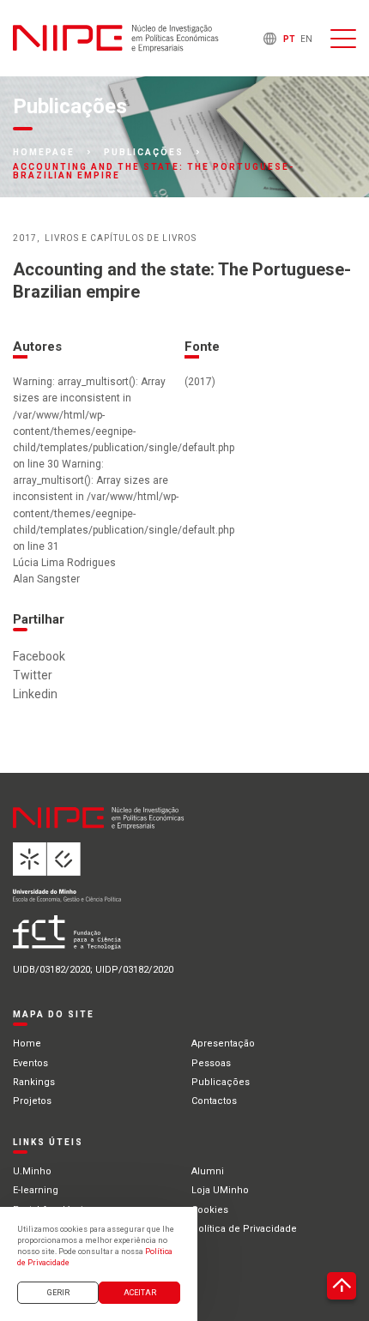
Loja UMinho (220, 1190)
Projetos (32, 1101)
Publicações (144, 152)
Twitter (32, 675)
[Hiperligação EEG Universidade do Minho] (121, 878)
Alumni (207, 1171)
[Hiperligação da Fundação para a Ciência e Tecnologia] (121, 938)
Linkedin (35, 694)
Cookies (209, 1209)
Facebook (39, 656)
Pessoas (211, 1063)
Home (27, 1043)
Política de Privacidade (244, 1228)
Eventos (30, 1063)
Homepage (44, 152)
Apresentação (223, 1043)
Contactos (214, 1101)
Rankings (34, 1082)
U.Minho (32, 1171)
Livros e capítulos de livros (121, 238)
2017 (25, 238)
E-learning (35, 1190)
